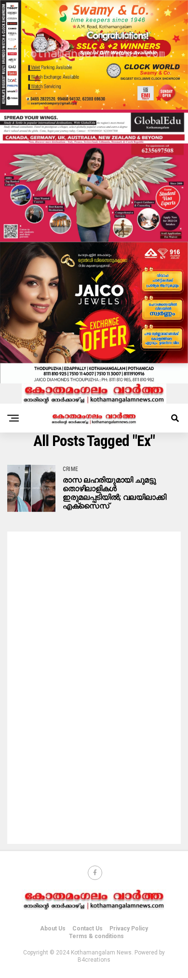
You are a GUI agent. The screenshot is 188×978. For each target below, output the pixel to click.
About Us (53, 928)
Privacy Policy (128, 928)
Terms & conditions (96, 936)
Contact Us (87, 928)
